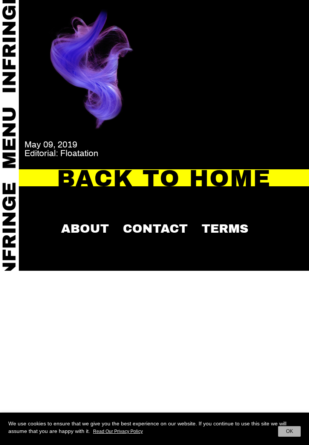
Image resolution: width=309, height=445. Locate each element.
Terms (225, 228)
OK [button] (289, 431)
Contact (155, 228)
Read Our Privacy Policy (118, 431)
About (85, 228)
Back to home (164, 178)
